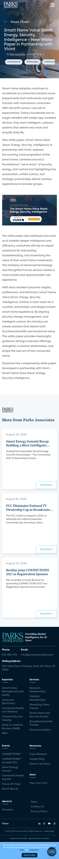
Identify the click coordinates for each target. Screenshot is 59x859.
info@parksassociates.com (37, 655)
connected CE (13, 62)
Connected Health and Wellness (13, 710)
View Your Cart (38, 783)
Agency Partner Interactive (39, 838)
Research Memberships (38, 690)
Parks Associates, (17, 54)
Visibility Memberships (38, 698)
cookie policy (34, 850)
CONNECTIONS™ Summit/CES (12, 761)
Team (34, 802)
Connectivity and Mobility (12, 718)
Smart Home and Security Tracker (40, 715)
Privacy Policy (39, 811)
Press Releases (38, 754)
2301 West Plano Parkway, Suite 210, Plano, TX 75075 (28, 668)
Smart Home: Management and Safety (13, 691)
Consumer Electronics (8, 702)
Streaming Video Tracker (39, 707)
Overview (7, 810)
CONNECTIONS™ (12, 754)
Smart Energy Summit (10, 769)
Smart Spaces (10, 789)
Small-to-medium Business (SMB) (12, 727)
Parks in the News (40, 764)
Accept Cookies (29, 855)
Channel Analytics (40, 730)
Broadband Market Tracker (41, 723)
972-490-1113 (9, 655)
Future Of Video (11, 784)
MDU (5, 733)
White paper (32, 62)
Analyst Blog (37, 759)
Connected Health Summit (13, 777)
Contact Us (37, 807)
